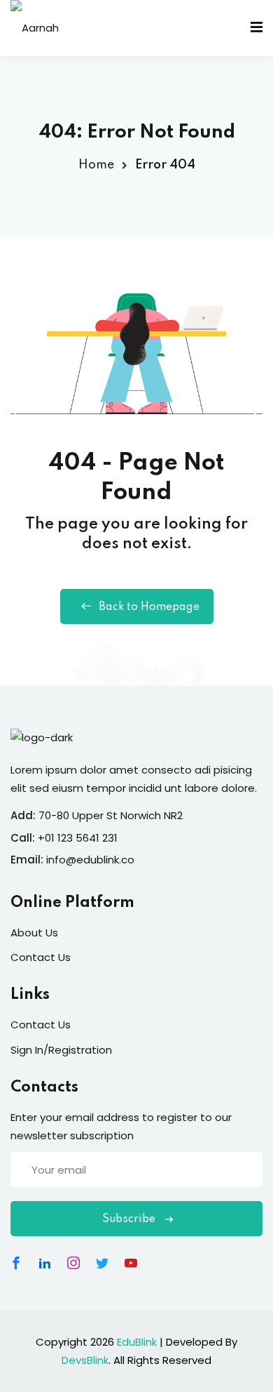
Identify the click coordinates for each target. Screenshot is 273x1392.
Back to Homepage (149, 607)
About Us (34, 932)
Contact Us (40, 957)
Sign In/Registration (61, 1049)
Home (96, 165)
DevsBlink (85, 1360)
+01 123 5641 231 (78, 837)
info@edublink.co (90, 859)
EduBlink (137, 1341)
